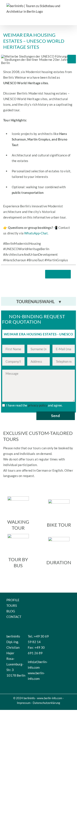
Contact (13, 617)
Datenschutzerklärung (46, 703)
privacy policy (37, 405)
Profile (12, 600)
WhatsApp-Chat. (36, 233)
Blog (10, 611)
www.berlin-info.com (49, 698)
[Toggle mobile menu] (67, 18)
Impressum (24, 703)
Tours (11, 605)
